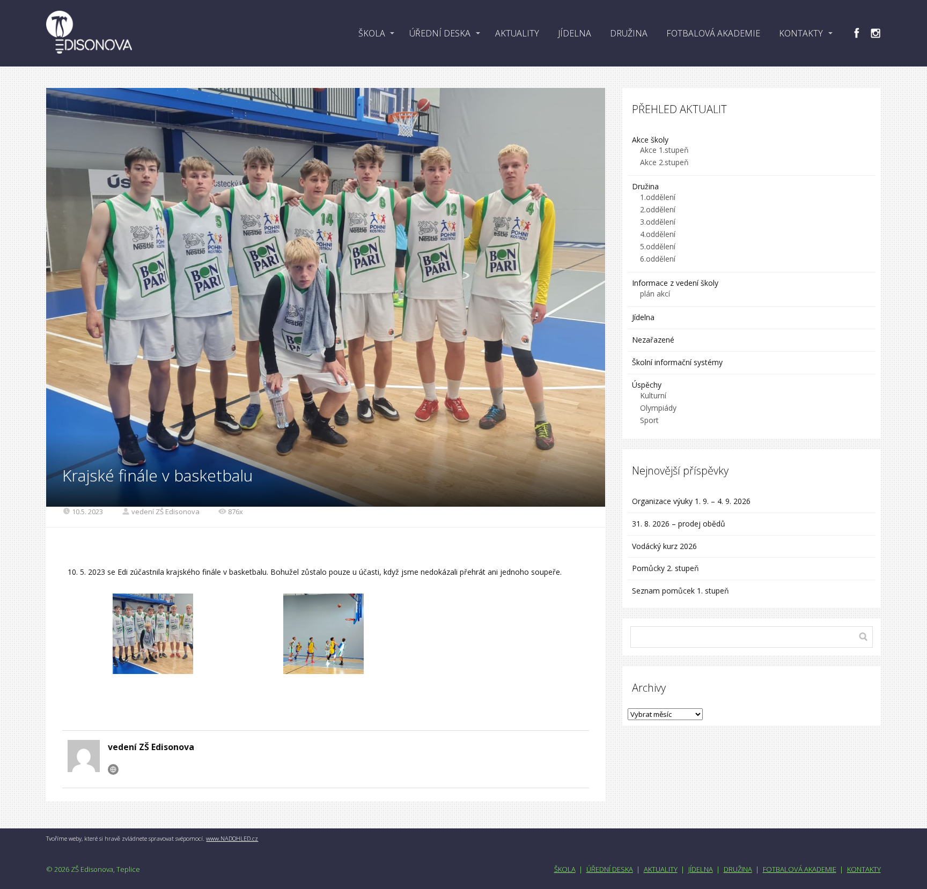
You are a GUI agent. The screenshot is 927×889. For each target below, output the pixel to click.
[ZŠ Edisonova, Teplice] (89, 33)
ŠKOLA (371, 33)
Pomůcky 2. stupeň (665, 568)
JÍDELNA (574, 33)
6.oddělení (657, 259)
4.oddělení (657, 234)
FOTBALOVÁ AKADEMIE (713, 33)
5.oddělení (657, 246)
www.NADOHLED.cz (232, 838)
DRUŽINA (629, 33)
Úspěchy (646, 385)
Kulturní (653, 395)
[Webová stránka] (113, 769)
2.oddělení (657, 209)
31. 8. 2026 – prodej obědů (678, 523)
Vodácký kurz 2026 (664, 546)
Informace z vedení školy (675, 283)
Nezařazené (653, 340)
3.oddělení (657, 222)
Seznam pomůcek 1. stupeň (680, 591)
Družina (645, 186)
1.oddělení (657, 197)
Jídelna (643, 317)
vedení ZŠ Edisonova (165, 511)
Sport (649, 420)
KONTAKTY (801, 33)
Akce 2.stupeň (664, 162)
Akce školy (650, 140)
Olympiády (658, 408)
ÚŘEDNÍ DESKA (439, 33)
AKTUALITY (517, 33)
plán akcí (655, 293)
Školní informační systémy (677, 362)
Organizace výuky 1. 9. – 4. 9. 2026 (691, 501)
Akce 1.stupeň (664, 150)
